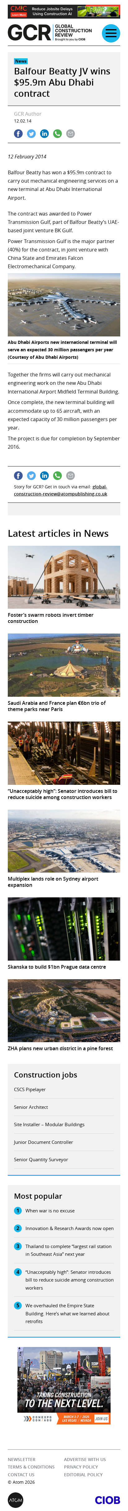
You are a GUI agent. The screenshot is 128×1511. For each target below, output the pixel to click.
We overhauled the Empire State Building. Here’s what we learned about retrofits (67, 1313)
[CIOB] (92, 1500)
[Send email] (70, 133)
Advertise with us (85, 1459)
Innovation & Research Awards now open (69, 1228)
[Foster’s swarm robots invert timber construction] (64, 577)
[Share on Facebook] (18, 133)
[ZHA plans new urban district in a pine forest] (64, 1010)
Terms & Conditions (31, 1467)
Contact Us (21, 1475)
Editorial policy (83, 1475)
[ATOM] (36, 1500)
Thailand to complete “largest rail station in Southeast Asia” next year (68, 1250)
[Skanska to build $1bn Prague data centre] (64, 929)
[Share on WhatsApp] (57, 133)
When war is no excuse (50, 1210)
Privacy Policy (81, 1467)
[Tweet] (31, 133)
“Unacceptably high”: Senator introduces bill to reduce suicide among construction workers (69, 1280)
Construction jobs (45, 1075)
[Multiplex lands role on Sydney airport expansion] (64, 841)
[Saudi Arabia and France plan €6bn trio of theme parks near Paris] (64, 665)
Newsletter (21, 1459)
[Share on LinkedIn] (44, 133)
